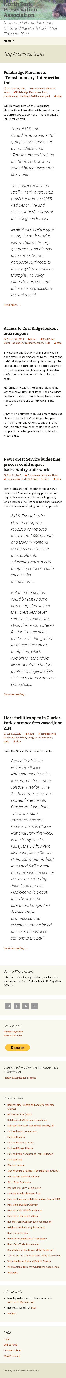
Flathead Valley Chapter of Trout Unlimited (30, 1153)
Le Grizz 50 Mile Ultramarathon (23, 1193)
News (7, 92)
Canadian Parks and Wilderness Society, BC (30, 1125)
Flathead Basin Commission (22, 1131)
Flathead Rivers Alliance (20, 1148)
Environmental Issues (43, 88)
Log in (7, 1339)
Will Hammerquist (40, 96)
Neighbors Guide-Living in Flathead (26, 1227)
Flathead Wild (14, 1159)
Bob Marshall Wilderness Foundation (27, 1120)
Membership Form (13, 1031)
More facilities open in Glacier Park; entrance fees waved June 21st (33, 723)
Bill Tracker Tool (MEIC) (19, 1114)
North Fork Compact (18, 1233)
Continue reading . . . (16, 694)
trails (44, 92)
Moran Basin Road (13, 342)
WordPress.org (12, 1356)
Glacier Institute (16, 1165)
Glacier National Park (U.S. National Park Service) (33, 1170)
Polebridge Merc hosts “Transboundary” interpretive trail (32, 77)
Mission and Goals (13, 1035)
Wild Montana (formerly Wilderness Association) (33, 1266)
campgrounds (48, 733)
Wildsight (12, 1272)
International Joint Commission (24, 1187)
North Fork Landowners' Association (27, 1238)
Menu (7, 40)
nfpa (59, 96)
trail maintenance (33, 342)
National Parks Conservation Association (29, 1221)
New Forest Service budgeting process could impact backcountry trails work (32, 464)
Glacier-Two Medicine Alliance (23, 1176)
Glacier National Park (15, 737)
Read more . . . (12, 305)
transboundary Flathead (17, 96)
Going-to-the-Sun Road (39, 737)
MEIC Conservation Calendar (22, 1204)
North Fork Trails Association (22, 1244)
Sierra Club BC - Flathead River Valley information (33, 1255)
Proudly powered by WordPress (21, 1370)
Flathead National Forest (20, 1142)
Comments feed (12, 1350)
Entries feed (10, 1344)
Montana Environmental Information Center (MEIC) (34, 1199)
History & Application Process (20, 1077)
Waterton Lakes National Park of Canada (29, 1261)
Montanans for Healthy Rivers (23, 1216)
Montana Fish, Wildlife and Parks (24, 1210)
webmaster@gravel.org (20, 1302)
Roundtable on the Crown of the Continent (30, 1250)
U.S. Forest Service (38, 479)
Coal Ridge (49, 339)
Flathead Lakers (16, 1137)
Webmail (12, 1313)
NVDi (33, 1307)
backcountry (13, 479)
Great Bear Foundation (19, 1182)
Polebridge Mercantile (28, 92)
